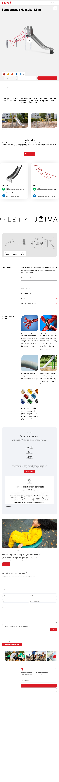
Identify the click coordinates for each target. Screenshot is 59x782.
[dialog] (29, 391)
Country (22, 678)
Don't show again (39, 690)
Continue (39, 685)
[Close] (55, 668)
